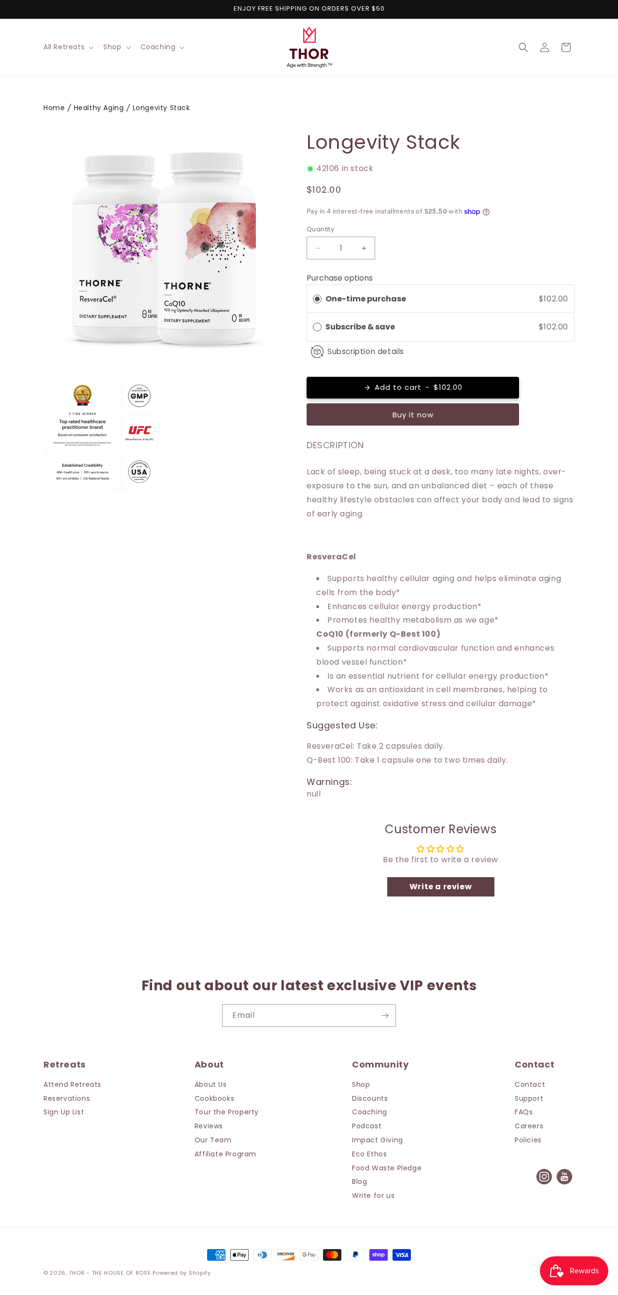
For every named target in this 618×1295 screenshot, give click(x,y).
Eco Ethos (369, 1154)
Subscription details (365, 351)
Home (54, 108)
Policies (528, 1140)
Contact (530, 1084)
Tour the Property (227, 1112)
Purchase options (340, 278)
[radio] (317, 299)
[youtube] (564, 1184)
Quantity (320, 229)
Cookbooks (214, 1098)
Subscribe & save (360, 326)
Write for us (373, 1195)
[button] (68, 47)
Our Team (213, 1140)
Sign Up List (63, 1112)
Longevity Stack (161, 108)
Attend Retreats (72, 1084)
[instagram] (544, 1184)
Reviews (209, 1126)
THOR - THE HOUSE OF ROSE (110, 1273)
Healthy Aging (99, 108)
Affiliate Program (225, 1154)
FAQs (524, 1112)
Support (529, 1098)
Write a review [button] (440, 886)
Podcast (366, 1126)
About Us (211, 1084)
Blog (359, 1181)
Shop (361, 1084)
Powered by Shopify (182, 1273)
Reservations (66, 1098)
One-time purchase (365, 298)
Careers (529, 1126)
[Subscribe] (384, 1015)
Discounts (370, 1098)
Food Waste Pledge (386, 1168)
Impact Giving (377, 1140)
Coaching (369, 1112)
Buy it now (413, 415)
